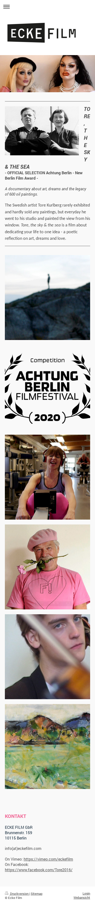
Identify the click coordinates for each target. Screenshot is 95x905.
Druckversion (19, 894)
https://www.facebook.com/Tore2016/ (39, 869)
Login (86, 893)
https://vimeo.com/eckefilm (48, 859)
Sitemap (36, 894)
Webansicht (82, 897)
